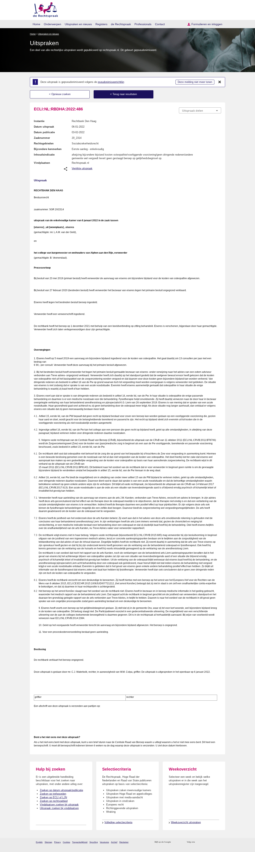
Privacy (57, 842)
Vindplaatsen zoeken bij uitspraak (59, 804)
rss (175, 842)
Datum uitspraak (44, 126)
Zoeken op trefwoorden (53, 793)
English (39, 842)
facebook (203, 842)
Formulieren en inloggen (206, 24)
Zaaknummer (42, 137)
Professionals (142, 24)
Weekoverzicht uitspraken (186, 822)
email (180, 842)
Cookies (66, 842)
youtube (219, 842)
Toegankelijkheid (79, 842)
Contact (160, 24)
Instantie (39, 121)
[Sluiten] (220, 82)
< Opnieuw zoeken (60, 94)
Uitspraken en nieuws (78, 24)
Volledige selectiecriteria (118, 822)
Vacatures (104, 842)
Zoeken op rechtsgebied (54, 800)
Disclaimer (123, 842)
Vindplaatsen (42, 162)
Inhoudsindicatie (44, 154)
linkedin (214, 842)
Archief (114, 842)
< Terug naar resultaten (123, 94)
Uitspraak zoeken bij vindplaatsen (59, 808)
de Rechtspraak (121, 24)
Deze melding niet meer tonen (195, 81)
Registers (101, 24)
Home (36, 24)
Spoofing (93, 842)
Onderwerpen (52, 24)
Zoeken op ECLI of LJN (53, 797)
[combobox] (200, 110)
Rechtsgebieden (44, 143)
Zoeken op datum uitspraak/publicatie (61, 790)
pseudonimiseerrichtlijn (111, 81)
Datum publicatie (44, 132)
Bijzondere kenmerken (48, 149)
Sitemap (48, 842)
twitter (198, 842)
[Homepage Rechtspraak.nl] (44, 9)
